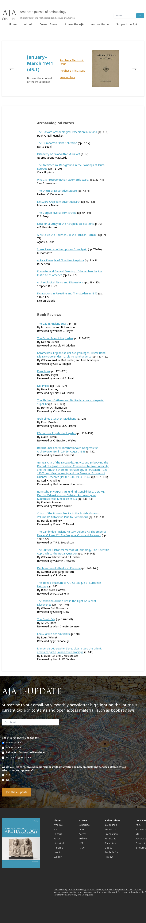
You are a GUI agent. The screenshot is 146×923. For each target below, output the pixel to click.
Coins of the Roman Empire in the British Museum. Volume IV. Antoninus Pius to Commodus (68, 515)
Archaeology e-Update (18, 757)
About (28, 24)
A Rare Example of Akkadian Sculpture (60, 260)
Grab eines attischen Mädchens (56, 418)
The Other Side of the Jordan (55, 338)
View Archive (67, 77)
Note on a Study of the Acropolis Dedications (65, 223)
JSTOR (82, 847)
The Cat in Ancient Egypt (52, 323)
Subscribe (84, 825)
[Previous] (15, 68)
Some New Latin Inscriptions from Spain (62, 249)
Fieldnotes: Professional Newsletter (25, 752)
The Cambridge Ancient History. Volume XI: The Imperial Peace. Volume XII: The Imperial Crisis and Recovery (71, 533)
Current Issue (48, 24)
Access (83, 820)
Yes (8, 775)
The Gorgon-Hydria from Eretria (56, 212)
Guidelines (111, 825)
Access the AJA (74, 24)
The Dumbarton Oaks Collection (57, 143)
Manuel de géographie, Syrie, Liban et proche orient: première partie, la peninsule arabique (69, 650)
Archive (83, 838)
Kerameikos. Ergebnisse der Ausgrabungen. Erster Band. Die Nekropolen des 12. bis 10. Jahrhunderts (71, 354)
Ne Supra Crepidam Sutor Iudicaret (58, 201)
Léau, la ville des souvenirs (53, 634)
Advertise (141, 838)
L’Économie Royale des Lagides (56, 433)
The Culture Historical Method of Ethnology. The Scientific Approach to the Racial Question (73, 551)
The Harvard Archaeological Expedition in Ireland (67, 132)
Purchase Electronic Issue (72, 62)
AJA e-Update (13, 742)
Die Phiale (43, 386)
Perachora (43, 371)
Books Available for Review (111, 852)
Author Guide (100, 24)
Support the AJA (126, 24)
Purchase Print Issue (72, 70)
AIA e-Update (13, 747)
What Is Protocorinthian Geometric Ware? (63, 179)
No (8, 779)
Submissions (112, 820)
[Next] (130, 68)
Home (13, 24)
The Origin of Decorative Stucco (57, 190)
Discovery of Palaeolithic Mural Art (58, 154)
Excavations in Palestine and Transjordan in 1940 (67, 293)
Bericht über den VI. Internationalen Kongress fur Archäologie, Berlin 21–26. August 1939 (67, 449)
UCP (81, 843)
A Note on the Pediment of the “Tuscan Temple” (67, 234)
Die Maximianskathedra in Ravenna (59, 568)
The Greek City (46, 619)
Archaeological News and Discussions (60, 282)
